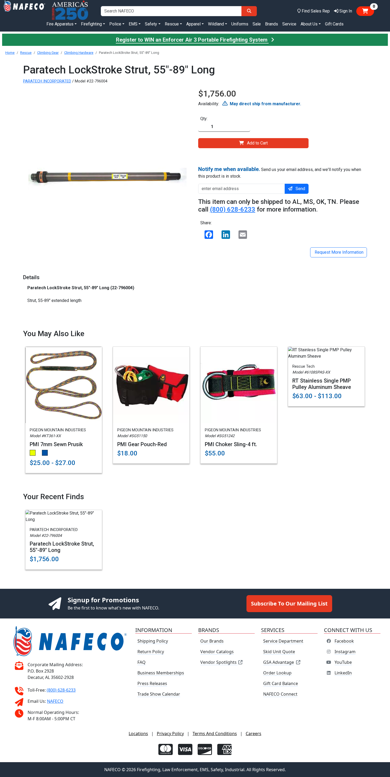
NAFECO (55, 701)
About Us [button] (309, 24)
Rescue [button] (172, 24)
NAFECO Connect (280, 694)
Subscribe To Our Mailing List (289, 603)
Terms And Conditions (215, 733)
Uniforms (239, 24)
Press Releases (152, 683)
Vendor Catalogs (217, 652)
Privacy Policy (170, 733)
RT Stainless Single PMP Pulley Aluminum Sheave (321, 383)
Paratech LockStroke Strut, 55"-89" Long (62, 547)
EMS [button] (133, 24)
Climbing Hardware (78, 53)
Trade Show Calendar (158, 694)
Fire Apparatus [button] (59, 24)
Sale (257, 24)
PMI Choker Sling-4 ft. (231, 444)
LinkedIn (343, 673)
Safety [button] (151, 24)
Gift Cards (334, 24)
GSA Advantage (278, 662)
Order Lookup (277, 673)
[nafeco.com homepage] (24, 11)
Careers (253, 733)
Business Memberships (160, 673)
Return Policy (150, 652)
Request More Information (338, 252)
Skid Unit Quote (279, 652)
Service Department (283, 641)
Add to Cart (257, 143)
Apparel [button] (193, 24)
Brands (271, 24)
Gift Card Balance (280, 683)
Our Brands (212, 641)
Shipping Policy (152, 641)
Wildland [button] (216, 24)
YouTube (343, 662)
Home (10, 53)
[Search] (249, 11)
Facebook (344, 641)
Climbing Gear (48, 53)
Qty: (203, 118)
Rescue (26, 53)
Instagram (345, 652)
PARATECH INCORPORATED (47, 81)
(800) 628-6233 (232, 209)
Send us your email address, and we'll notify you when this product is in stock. (279, 172)
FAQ (141, 662)
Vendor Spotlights (219, 662)
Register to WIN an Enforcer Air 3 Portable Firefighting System (192, 40)
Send (300, 188)
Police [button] (115, 24)
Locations (138, 733)
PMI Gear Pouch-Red (142, 444)
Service (289, 24)
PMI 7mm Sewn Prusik (56, 444)
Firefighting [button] (91, 24)
